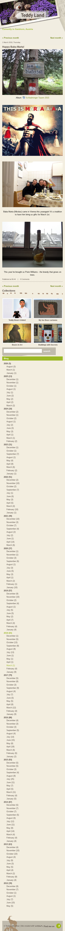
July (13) (10, 652)
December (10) (12, 519)
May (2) (9, 399)
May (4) (9, 460)
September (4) (12, 529)
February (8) (11, 877)
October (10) (11, 854)
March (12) (11, 707)
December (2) (12, 412)
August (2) (11, 532)
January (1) (11, 373)
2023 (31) (8, 444)
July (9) (9, 860)
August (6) (11, 818)
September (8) (12, 646)
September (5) (12, 730)
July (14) (10, 737)
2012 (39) (8, 883)
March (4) (10, 506)
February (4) (11, 626)
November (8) (12, 681)
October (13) (11, 642)
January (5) (11, 799)
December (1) (12, 379)
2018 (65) (8, 633)
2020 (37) (8, 548)
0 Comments (24, 279)
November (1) (12, 382)
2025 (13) (8, 376)
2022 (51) (8, 477)
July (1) (9, 392)
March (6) (10, 467)
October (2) (11, 418)
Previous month (11, 38)
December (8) (12, 886)
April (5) (9, 503)
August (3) (11, 366)
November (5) (12, 639)
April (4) (9, 870)
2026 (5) (7, 363)
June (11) (10, 782)
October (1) (11, 386)
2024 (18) (8, 409)
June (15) (10, 740)
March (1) (10, 370)
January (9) (11, 672)
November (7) (12, 808)
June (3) (10, 428)
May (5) (9, 701)
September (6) (12, 561)
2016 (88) (8, 717)
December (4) (12, 720)
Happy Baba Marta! (13, 47)
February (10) (12, 509)
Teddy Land (32, 15)
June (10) (10, 902)
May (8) (9, 743)
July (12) (10, 821)
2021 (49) (8, 516)
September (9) (12, 688)
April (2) (9, 402)
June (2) (10, 396)
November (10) (12, 483)
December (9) (12, 594)
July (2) (9, 425)
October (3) (11, 558)
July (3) (9, 568)
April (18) (10, 746)
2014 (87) (8, 802)
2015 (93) (8, 760)
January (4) (11, 629)
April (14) (10, 542)
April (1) (9, 435)
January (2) (11, 756)
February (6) (11, 753)
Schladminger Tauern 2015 (37, 98)
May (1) (9, 659)
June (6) (10, 496)
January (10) (11, 587)
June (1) (10, 538)
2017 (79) (8, 675)
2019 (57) (8, 590)
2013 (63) (8, 844)
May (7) (9, 785)
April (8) (9, 464)
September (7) (12, 454)
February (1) (11, 584)
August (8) (11, 649)
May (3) (9, 431)
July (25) (10, 779)
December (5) (12, 678)
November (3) (12, 522)
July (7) (9, 694)
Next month (55, 38)
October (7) (11, 525)
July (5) (9, 610)
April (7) (9, 620)
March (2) (10, 405)
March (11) (11, 792)
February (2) (11, 441)
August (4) (11, 691)
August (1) (11, 389)
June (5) (10, 571)
